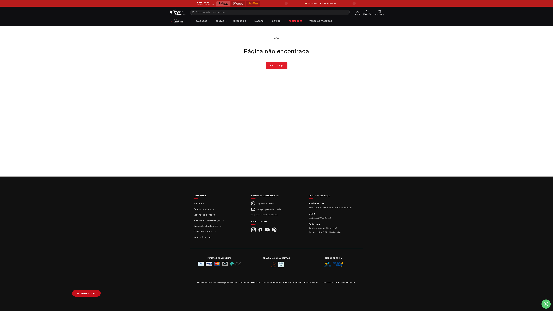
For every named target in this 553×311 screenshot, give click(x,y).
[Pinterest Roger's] (274, 229)
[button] (202, 21)
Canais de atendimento (206, 226)
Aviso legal (326, 282)
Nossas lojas (200, 237)
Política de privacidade (249, 282)
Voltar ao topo (88, 293)
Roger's (208, 283)
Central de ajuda (202, 209)
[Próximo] (354, 3)
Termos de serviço (293, 282)
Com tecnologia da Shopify (225, 283)
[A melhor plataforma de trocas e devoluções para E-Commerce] (281, 264)
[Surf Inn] (253, 3)
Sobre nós (199, 203)
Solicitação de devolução (207, 220)
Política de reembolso (272, 282)
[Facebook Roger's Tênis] (260, 229)
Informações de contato (344, 282)
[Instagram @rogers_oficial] (253, 229)
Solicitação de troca (204, 214)
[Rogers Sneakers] (223, 3)
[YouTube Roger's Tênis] (267, 229)
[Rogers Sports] (238, 3)
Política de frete (311, 282)
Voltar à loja (276, 65)
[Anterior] (286, 3)
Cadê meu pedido (203, 231)
